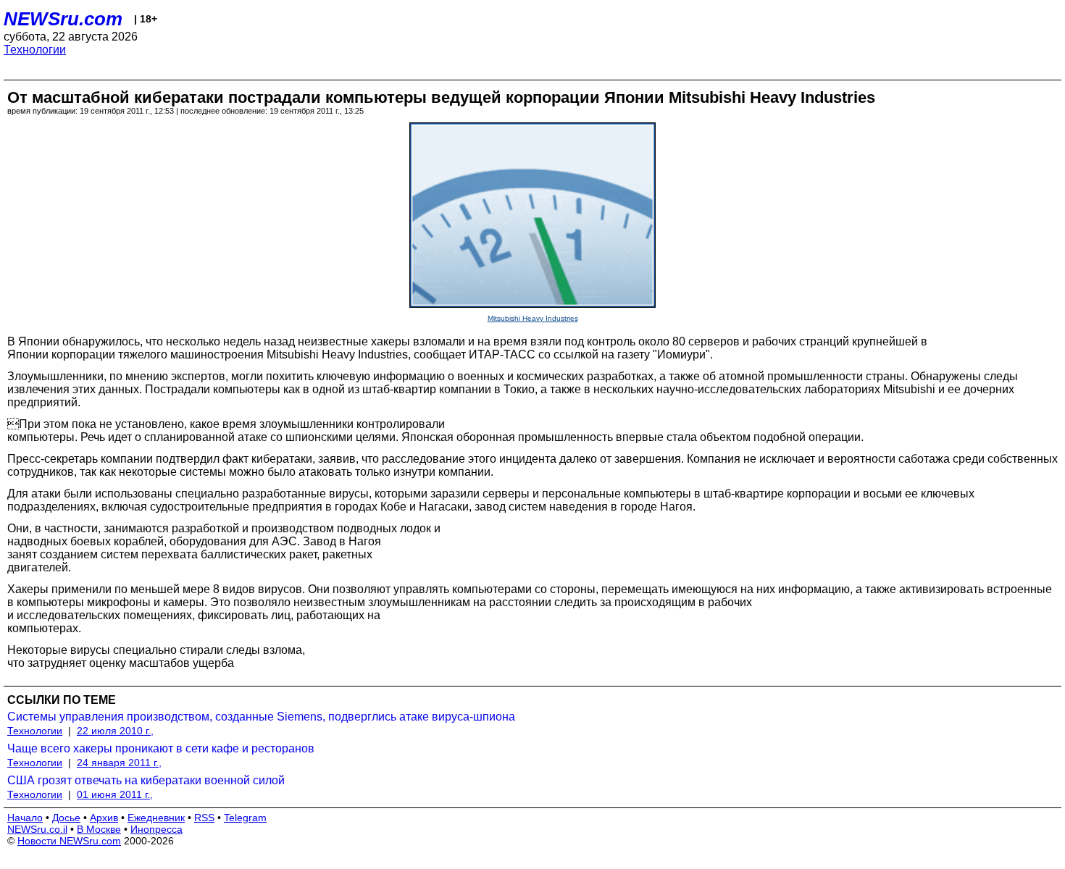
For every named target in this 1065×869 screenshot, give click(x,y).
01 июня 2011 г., (115, 794)
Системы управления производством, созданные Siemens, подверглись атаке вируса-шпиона (261, 716)
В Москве (99, 829)
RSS (204, 817)
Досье (66, 817)
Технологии (35, 49)
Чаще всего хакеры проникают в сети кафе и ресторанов (160, 748)
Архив (104, 817)
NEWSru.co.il (37, 829)
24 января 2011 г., (119, 762)
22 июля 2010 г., (115, 730)
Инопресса (156, 829)
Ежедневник (156, 817)
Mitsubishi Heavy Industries (533, 318)
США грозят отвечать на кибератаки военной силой (146, 780)
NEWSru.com (63, 19)
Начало (25, 817)
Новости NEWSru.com (69, 841)
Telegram (245, 817)
